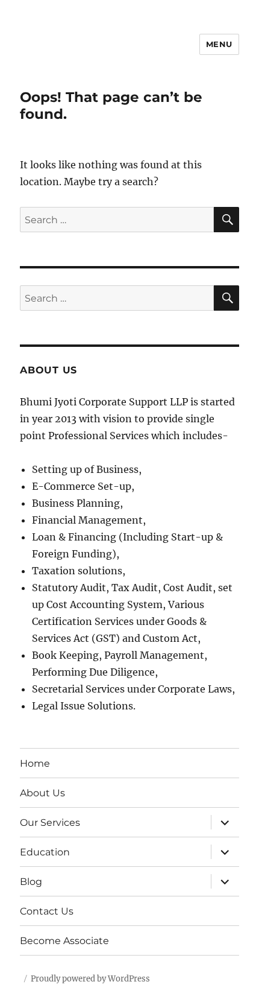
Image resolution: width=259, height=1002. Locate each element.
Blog (31, 881)
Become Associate (64, 941)
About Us (42, 793)
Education (45, 852)
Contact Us (46, 911)
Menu (219, 44)
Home (35, 763)
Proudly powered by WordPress (90, 979)
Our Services (50, 822)
